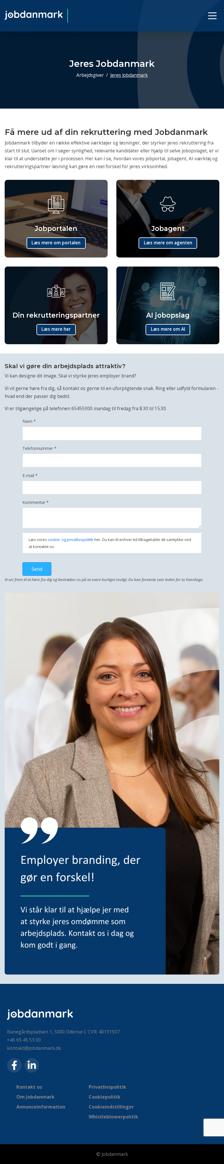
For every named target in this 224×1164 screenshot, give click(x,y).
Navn (29, 421)
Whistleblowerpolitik (113, 1116)
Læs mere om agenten (168, 243)
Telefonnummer (39, 448)
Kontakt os (29, 1087)
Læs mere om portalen (56, 243)
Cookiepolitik (104, 1097)
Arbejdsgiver (90, 75)
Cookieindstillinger (111, 1107)
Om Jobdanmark (35, 1097)
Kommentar (35, 502)
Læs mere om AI (168, 329)
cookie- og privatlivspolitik (70, 539)
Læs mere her (56, 329)
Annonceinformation (40, 1107)
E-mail (30, 475)
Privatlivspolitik (107, 1087)
